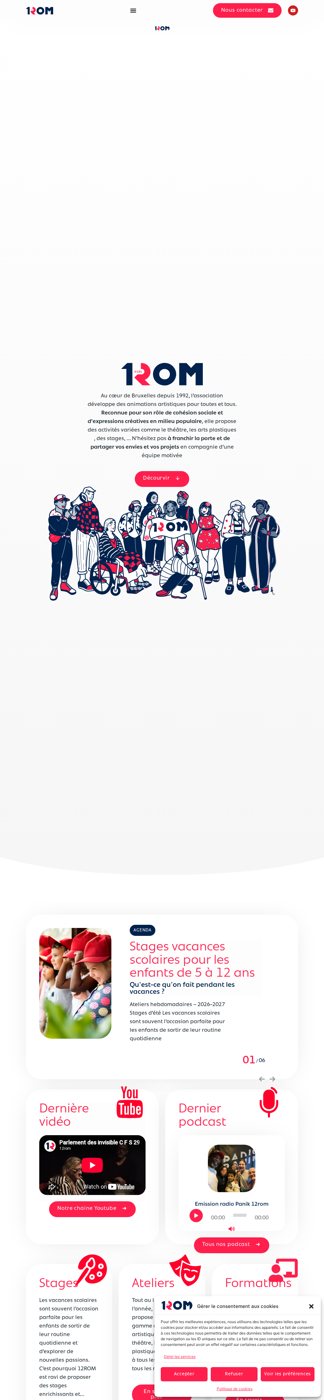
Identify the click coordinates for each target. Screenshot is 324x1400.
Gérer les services (180, 1356)
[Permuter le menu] (133, 10)
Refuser (234, 1374)
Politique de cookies (234, 1388)
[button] (311, 1306)
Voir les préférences (287, 1374)
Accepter (184, 1374)
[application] (232, 1215)
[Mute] (231, 1229)
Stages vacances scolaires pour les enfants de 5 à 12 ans (192, 960)
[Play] (196, 1215)
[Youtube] (293, 10)
